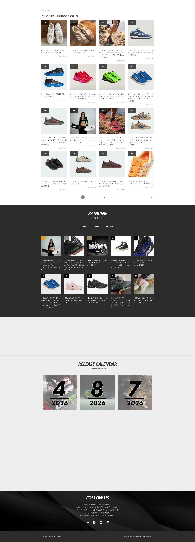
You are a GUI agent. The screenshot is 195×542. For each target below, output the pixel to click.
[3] (97, 246)
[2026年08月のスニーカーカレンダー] (97, 392)
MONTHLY (109, 227)
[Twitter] (88, 522)
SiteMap (44, 536)
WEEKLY (96, 227)
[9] (121, 284)
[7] (74, 284)
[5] (144, 246)
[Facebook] (94, 522)
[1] (51, 246)
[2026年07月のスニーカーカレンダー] (135, 392)
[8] (97, 284)
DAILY (84, 227)
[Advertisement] (100, 336)
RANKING (97, 213)
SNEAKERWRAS (137, 536)
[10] (144, 284)
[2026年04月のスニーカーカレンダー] (60, 392)
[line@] (107, 522)
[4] (121, 246)
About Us (52, 536)
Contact (60, 536)
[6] (51, 284)
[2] (74, 246)
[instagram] (101, 522)
